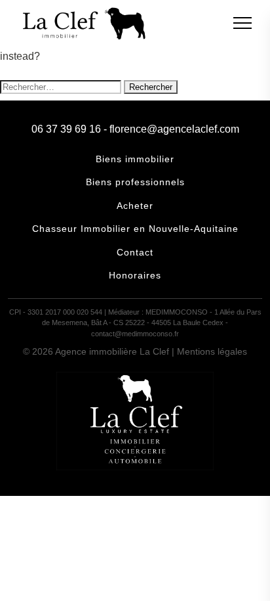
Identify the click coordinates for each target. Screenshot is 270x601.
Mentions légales (212, 351)
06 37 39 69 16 (66, 129)
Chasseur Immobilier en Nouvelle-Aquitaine (135, 228)
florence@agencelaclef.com (174, 129)
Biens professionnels (135, 182)
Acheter (135, 205)
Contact (135, 252)
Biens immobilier (135, 159)
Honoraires (135, 275)
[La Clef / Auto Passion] (135, 466)
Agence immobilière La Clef (112, 351)
